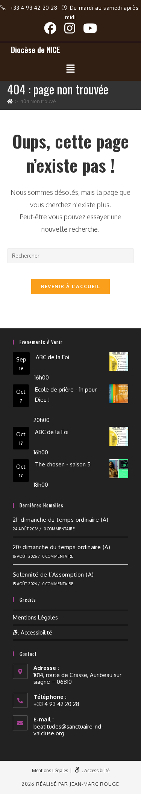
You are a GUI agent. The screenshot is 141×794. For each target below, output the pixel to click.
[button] (70, 69)
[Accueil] (10, 101)
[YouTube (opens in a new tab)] (90, 28)
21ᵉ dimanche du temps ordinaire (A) (61, 519)
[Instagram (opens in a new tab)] (73, 28)
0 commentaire (59, 529)
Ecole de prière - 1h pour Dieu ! (66, 394)
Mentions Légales (35, 617)
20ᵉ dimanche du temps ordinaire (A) (62, 547)
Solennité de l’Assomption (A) (53, 574)
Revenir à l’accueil (70, 286)
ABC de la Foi (52, 357)
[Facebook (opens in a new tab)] (54, 28)
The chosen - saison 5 (63, 464)
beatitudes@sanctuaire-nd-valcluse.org (68, 730)
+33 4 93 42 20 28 (34, 8)
